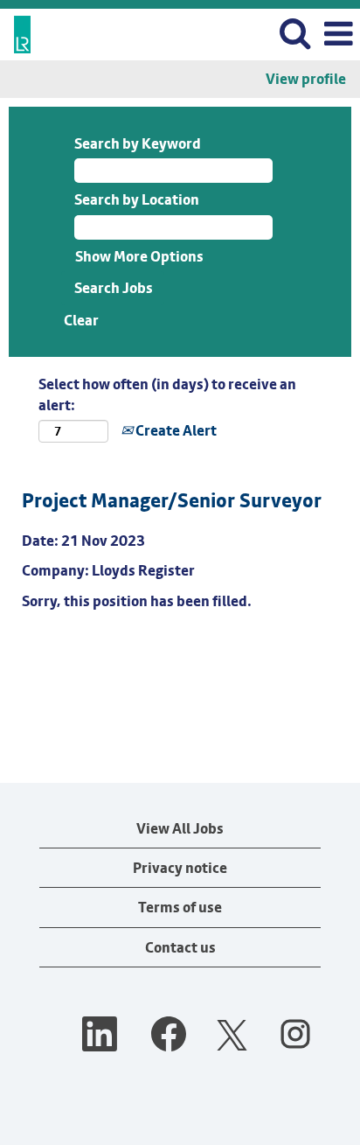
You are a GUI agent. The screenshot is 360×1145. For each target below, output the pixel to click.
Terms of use (180, 907)
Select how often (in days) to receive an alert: (167, 394)
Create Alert (175, 430)
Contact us (180, 947)
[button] (338, 34)
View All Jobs (180, 828)
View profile (306, 79)
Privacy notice (180, 867)
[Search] (294, 34)
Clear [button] (81, 320)
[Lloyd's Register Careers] (15, 32)
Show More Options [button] (139, 256)
